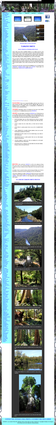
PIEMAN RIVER (5, 245)
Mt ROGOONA (5, 215)
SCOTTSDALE (5, 276)
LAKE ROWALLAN (6, 157)
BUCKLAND (5, 52)
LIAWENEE (4, 169)
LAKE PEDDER (5, 155)
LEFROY (4, 166)
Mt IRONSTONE (5, 205)
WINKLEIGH (5, 335)
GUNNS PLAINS (5, 122)
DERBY (4, 78)
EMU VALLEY (5, 94)
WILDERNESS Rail (6, 330)
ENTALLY (4, 95)
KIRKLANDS (5, 140)
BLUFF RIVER (5, 45)
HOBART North (5, 129)
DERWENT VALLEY (6, 80)
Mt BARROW (5, 194)
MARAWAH (4, 180)
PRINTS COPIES (5, 19)
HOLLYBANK (5, 131)
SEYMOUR (4, 278)
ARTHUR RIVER (5, 26)
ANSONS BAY (5, 25)
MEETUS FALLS (5, 186)
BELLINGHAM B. (5, 36)
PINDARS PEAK (5, 248)
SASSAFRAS (5, 273)
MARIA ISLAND (5, 181)
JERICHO (4, 135)
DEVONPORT (5, 83)
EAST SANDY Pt (5, 92)
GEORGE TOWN (5, 112)
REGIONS (34, 13)
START (20, 13)
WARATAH (4, 321)
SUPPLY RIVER (5, 297)
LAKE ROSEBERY (6, 156)
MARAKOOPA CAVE (6, 179)
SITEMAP (4, 20)
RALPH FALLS (5, 259)
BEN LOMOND (5, 37)
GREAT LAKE (5, 117)
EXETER (4, 100)
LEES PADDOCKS (5, 165)
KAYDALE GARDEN (6, 136)
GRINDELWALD (5, 120)
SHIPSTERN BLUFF (6, 281)
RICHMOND (5, 260)
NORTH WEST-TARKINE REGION (25, 68)
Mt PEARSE (4, 212)
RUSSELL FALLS (5, 270)
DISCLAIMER (5, 15)
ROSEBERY (4, 265)
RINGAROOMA (5, 262)
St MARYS (4, 290)
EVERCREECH (5, 99)
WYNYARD (4, 339)
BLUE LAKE (5, 43)
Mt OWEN (4, 209)
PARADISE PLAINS (6, 238)
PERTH (4, 243)
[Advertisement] (21, 154)
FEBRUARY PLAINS (6, 103)
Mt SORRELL (5, 218)
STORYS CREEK (5, 292)
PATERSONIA (5, 239)
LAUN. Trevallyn (5, 163)
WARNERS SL (5, 322)
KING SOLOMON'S (6, 139)
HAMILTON (5, 124)
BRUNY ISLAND (5, 51)
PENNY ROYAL (5, 242)
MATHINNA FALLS (6, 182)
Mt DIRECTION (5, 198)
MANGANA (4, 178)
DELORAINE (5, 77)
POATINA (4, 249)
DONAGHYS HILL (6, 87)
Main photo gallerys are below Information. (28, 43)
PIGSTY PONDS (5, 246)
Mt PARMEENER (5, 211)
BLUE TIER (4, 44)
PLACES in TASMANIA (6, 22)
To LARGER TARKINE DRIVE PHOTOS (28, 179)
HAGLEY (4, 123)
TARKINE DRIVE (5, 302)
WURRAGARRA (5, 338)
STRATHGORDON (6, 294)
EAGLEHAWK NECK (6, 91)
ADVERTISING (5, 12)
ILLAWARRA (5, 134)
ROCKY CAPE (5, 264)
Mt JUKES (4, 207)
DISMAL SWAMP (5, 85)
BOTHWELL (5, 46)
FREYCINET (5, 110)
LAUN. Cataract (5, 162)
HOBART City (5, 127)
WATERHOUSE (5, 323)
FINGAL (4, 104)
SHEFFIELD (5, 280)
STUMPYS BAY (5, 295)
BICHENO (4, 39)
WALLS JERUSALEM (6, 320)
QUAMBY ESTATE (6, 255)
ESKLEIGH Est (5, 96)
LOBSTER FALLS (5, 173)
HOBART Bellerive (6, 128)
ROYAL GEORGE (5, 269)
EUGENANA (5, 97)
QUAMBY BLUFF (5, 256)
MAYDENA (4, 183)
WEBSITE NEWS (5, 21)
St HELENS (4, 289)
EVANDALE (4, 98)
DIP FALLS (4, 84)
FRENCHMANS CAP (6, 109)
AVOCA (4, 27)
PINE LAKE (4, 247)
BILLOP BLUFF (5, 41)
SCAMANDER (5, 275)
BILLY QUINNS (5, 40)
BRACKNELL (5, 47)
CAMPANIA (4, 54)
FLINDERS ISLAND (6, 105)
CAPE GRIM (5, 56)
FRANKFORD (5, 108)
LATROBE (4, 164)
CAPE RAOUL (5, 59)
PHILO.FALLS (5, 244)
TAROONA (4, 303)
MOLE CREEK (5, 188)
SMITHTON (4, 282)
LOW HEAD (5, 175)
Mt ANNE (4, 191)
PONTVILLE (5, 251)
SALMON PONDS (5, 271)
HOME (13, 13)
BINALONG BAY (5, 42)
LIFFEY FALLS (5, 170)
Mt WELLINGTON (6, 222)
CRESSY (4, 75)
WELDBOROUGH (5, 324)
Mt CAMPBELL (5, 196)
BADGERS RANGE (6, 28)
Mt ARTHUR (5, 192)
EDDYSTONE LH (5, 93)
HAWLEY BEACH (5, 126)
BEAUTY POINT (5, 34)
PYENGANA (5, 254)
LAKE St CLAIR (5, 158)
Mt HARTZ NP (5, 202)
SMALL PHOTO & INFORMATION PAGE (28, 49)
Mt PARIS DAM (5, 210)
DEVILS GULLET (5, 81)
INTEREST (40, 13)
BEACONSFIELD (5, 33)
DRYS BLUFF (5, 86)
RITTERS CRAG (5, 263)
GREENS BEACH (5, 119)
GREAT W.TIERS (5, 118)
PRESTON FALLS (5, 253)
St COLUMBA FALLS (6, 288)
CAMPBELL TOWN (6, 55)
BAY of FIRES (5, 32)
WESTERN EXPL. (5, 326)
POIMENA (4, 250)
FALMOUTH (5, 102)
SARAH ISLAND (5, 272)
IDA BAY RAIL (5, 133)
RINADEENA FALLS (6, 261)
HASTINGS (4, 125)
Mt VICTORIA (5, 220)
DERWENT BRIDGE (6, 79)
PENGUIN (4, 241)
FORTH (4, 106)
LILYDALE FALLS (6, 171)
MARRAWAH (28, 173)
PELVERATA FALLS (6, 240)
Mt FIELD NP (5, 199)
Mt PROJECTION (5, 213)
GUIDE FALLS (5, 121)
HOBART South (5, 130)
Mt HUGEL (4, 203)
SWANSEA (4, 298)
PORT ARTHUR (5, 252)
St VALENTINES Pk (6, 291)
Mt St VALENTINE (5, 219)
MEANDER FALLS (6, 185)
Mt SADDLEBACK (5, 216)
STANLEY (4, 286)
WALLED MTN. (5, 319)
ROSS (3, 267)
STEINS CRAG (5, 287)
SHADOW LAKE (5, 279)
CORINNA (14, 175)
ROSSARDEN (5, 268)
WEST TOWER (5, 327)
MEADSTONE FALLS (6, 184)
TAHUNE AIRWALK (6, 299)
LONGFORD (5, 174)
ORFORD (4, 236)
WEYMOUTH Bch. (6, 328)
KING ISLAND (5, 138)
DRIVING (27, 13)
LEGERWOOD (5, 167)
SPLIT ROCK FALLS (6, 285)
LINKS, (23, 419)
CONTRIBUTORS (5, 14)
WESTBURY (5, 325)
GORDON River (5, 115)
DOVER (4, 89)
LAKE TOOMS (5, 159)
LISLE (4, 172)
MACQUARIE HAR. (6, 177)
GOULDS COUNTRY (6, 116)
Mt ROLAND (5, 214)
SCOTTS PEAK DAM (6, 277)
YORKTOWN (5, 340)
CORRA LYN (5, 73)
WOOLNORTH (5, 337)
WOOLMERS (5, 336)
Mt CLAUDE (5, 197)
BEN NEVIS (4, 38)
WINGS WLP (5, 334)
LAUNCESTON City (6, 161)
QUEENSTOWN (5, 257)
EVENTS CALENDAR (6, 16)
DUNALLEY (5, 90)
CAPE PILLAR (5, 57)
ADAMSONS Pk (5, 23)
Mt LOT (4, 208)
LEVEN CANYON (5, 168)
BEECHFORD (5, 35)
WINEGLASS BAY (5, 332)
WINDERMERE (5, 333)
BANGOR (4, 29)
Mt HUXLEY (5, 204)
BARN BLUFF (5, 30)
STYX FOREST (5, 296)
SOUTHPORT (5, 283)
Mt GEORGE (5, 200)
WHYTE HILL (5, 329)
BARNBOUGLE (5, 31)
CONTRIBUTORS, (36, 419)
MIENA (4, 187)
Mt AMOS (4, 190)
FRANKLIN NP (5, 107)
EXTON (4, 101)
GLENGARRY (5, 114)
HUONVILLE (5, 132)
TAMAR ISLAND (5, 300)
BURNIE (4, 53)
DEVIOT (4, 82)
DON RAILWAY (5, 88)
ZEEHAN (4, 341)
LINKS (4, 18)
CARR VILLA (5, 60)
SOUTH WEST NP (5, 284)
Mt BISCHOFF (5, 195)
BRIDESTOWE (5, 48)
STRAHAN (4, 293)
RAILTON (4, 258)
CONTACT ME (5, 17)
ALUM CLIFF (5, 24)
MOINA (4, 189)
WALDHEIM (5, 318)
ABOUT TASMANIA (6, 13)
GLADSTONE (5, 113)
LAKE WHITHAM (5, 160)
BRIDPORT (4, 49)
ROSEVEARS (5, 266)
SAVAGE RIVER (5, 274)
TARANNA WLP (5, 301)
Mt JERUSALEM (5, 206)
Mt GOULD (4, 201)
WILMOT (4, 331)
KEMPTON (4, 137)
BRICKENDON (5, 50)
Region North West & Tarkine (18, 100)
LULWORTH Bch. (5, 176)
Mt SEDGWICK (5, 217)
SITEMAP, (18, 419)
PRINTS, (28, 419)
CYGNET (4, 76)
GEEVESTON (5, 111)
